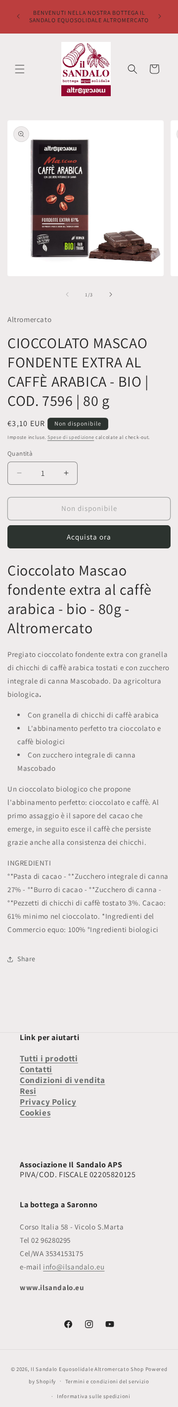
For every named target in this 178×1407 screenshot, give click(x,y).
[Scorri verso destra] (111, 294)
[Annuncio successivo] (160, 16)
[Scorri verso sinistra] (67, 294)
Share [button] (26, 958)
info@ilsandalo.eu (73, 1266)
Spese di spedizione (70, 437)
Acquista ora (89, 536)
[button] (20, 69)
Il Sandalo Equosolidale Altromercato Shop (87, 1369)
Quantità (20, 453)
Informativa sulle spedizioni (94, 1396)
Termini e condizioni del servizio (107, 1381)
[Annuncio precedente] (18, 16)
